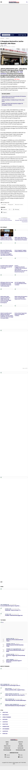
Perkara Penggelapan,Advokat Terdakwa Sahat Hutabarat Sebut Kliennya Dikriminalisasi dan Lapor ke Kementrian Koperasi (21, 268)
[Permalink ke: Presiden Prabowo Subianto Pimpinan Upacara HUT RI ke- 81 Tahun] (6, 261)
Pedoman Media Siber (20, 750)
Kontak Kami (20, 748)
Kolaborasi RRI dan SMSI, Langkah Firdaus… (15, 689)
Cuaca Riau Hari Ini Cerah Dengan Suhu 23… (10, 685)
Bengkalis (7, 704)
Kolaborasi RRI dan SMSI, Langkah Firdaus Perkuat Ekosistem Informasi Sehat (6, 238)
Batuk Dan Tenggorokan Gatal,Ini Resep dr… (15, 656)
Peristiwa (12, 638)
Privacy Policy (7, 746)
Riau (8, 604)
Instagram (8, 757)
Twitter (21, 755)
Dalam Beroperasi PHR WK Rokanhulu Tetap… (14, 645)
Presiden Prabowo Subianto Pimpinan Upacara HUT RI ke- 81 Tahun (6, 267)
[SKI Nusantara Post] (14, 1)
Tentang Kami (7, 748)
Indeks (7, 742)
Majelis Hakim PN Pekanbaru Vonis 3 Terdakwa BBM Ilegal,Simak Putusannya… (21, 298)
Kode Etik (20, 742)
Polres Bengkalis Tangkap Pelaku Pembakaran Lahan (20, 251)
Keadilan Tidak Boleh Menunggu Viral (14, 615)
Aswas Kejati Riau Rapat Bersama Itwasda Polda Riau (6, 219)
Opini (1, 604)
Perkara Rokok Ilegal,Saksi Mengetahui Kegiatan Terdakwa (21, 314)
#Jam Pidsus (5, 731)
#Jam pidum (3, 204)
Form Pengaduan (7, 750)
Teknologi (13, 643)
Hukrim (7, 659)
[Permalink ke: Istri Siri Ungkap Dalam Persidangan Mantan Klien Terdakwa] (21, 277)
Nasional (7, 608)
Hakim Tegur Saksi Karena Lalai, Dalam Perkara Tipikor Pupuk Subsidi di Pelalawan (21, 238)
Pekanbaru (5, 604)
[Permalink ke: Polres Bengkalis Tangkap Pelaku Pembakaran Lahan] (21, 245)
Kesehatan (8, 654)
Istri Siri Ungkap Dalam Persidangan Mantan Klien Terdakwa (20, 283)
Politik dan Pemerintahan (16, 649)
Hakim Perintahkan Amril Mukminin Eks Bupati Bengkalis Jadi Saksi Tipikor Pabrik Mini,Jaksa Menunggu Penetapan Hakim (6, 316)
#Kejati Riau (5, 712)
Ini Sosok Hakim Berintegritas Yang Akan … (10, 605)
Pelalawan (15, 693)
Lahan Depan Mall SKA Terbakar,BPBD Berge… (16, 700)
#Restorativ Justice (19, 204)
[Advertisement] (14, 19)
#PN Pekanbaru (6, 728)
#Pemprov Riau (6, 726)
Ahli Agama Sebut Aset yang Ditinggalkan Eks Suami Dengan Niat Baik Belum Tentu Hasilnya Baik (6, 284)
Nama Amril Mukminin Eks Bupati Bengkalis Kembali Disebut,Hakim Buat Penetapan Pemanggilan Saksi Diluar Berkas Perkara (6, 253)
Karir (7, 744)
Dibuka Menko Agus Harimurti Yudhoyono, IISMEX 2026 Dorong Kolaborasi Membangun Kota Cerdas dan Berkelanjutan (5, 299)
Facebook (8, 755)
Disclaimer (20, 746)
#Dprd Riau (5, 733)
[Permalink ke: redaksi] (1, 46)
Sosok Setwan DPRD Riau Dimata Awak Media (15, 651)
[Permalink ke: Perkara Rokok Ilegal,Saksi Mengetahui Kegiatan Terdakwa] (21, 308)
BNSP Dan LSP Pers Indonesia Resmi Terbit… (14, 640)
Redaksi (20, 744)
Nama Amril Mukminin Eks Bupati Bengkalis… (15, 705)
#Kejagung (5, 719)
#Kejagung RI (10, 204)
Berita (1, 684)
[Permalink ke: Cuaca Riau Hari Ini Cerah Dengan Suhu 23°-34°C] (13, 675)
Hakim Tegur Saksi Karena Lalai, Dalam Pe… (15, 695)
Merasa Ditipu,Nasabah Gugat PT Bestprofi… (14, 661)
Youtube (21, 757)
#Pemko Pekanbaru (7, 717)
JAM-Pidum (17, 79)
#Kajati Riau (5, 724)
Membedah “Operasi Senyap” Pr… (13, 610)
